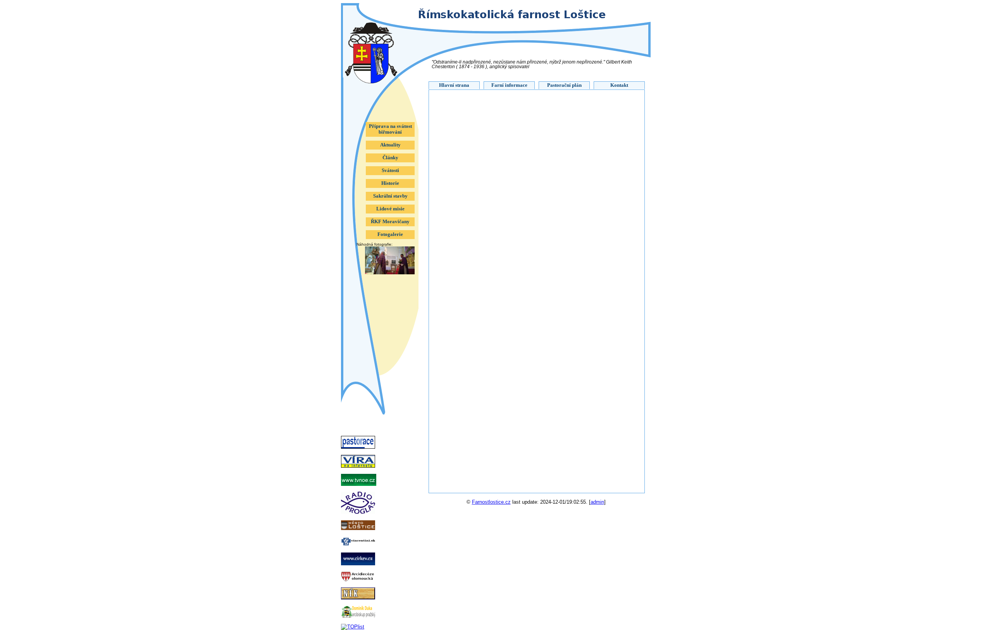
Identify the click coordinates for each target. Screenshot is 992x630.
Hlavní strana (454, 85)
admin (597, 502)
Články (390, 157)
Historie (390, 183)
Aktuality (390, 145)
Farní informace (509, 85)
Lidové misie (390, 209)
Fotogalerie (390, 234)
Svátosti (390, 170)
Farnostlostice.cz (491, 502)
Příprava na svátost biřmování (390, 129)
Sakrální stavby (390, 196)
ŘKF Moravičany (390, 221)
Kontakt (619, 85)
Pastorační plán (564, 85)
